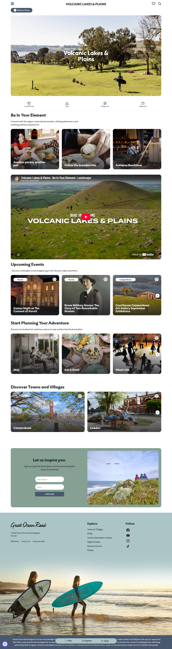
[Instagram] (128, 540)
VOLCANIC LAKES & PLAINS (86, 4)
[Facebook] (128, 530)
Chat (106, 640)
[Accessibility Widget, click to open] (5, 644)
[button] (157, 295)
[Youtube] (128, 535)
